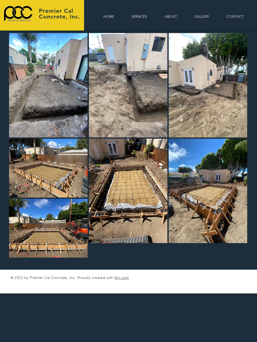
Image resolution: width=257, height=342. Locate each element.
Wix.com (121, 277)
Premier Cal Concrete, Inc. (59, 13)
